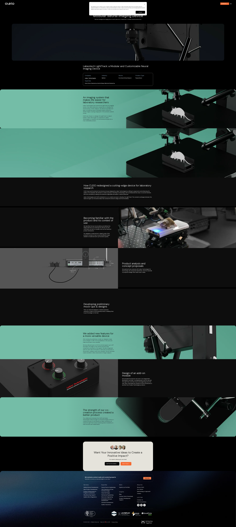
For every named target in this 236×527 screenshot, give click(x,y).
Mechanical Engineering (107, 495)
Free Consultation (141, 502)
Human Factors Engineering (108, 487)
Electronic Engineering (107, 497)
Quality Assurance (106, 504)
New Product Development (90, 489)
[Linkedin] (138, 505)
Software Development (107, 502)
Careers (139, 493)
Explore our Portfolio (124, 487)
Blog (120, 494)
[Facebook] (141, 505)
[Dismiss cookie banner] (144, 4)
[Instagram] (144, 505)
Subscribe (147, 478)
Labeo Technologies (90, 78)
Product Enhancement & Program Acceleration (90, 492)
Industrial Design (105, 493)
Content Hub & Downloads (126, 496)
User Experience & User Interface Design (107, 490)
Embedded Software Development (106, 499)
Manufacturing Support (90, 495)
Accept (140, 12)
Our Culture (140, 489)
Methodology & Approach (143, 491)
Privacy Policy (131, 9)
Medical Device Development (91, 487)
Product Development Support (124, 499)
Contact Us (140, 500)
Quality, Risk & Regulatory (90, 497)
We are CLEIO (140, 487)
